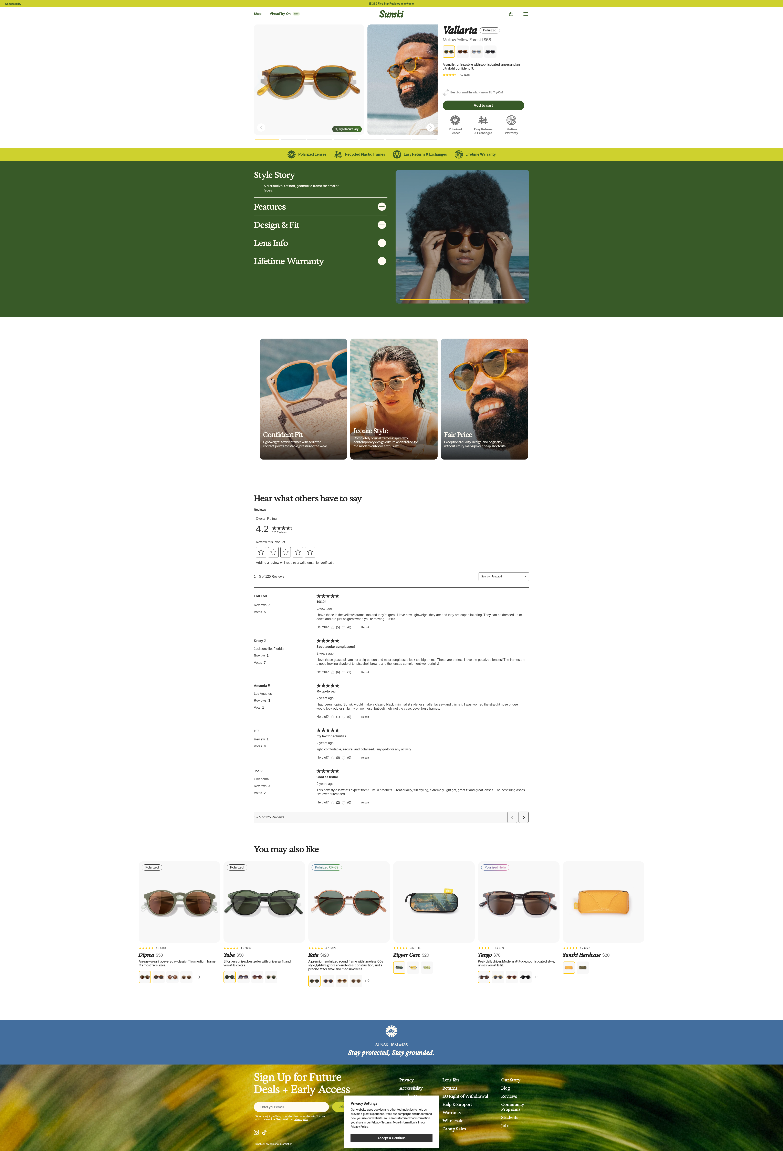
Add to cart (483, 105)
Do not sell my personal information (273, 1143)
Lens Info (271, 243)
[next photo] (430, 127)
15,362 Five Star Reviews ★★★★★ (391, 4)
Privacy (406, 1080)
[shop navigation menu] (526, 13)
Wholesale (452, 1120)
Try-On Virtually (348, 129)
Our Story (510, 1080)
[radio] (145, 977)
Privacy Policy (359, 1127)
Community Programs (512, 1107)
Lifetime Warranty (289, 261)
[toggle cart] (511, 13)
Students (509, 1117)
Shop (258, 14)
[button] (267, 139)
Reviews (509, 1096)
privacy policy (301, 1119)
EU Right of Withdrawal (465, 1096)
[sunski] (391, 13)
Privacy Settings (382, 1122)
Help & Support (457, 1104)
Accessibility (13, 4)
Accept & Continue (391, 1138)
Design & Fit (276, 225)
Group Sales (454, 1129)
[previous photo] (261, 127)
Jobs (505, 1125)
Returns (450, 1088)
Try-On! (498, 92)
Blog (505, 1088)
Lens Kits (451, 1080)
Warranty (451, 1112)
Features (270, 207)
